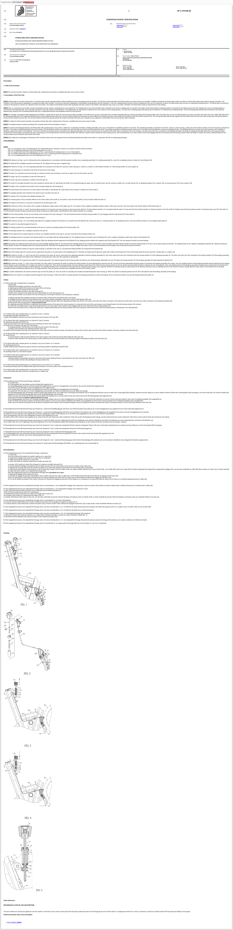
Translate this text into (6, 2)
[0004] (19, 922)
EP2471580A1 (12, 922)
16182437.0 (23, 29)
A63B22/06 (176, 25)
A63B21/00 (120, 27)
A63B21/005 (176, 27)
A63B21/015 (120, 25)
